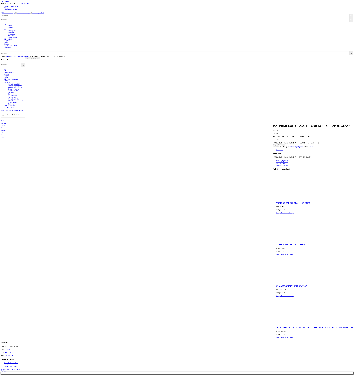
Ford (2, 128)
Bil (5, 69)
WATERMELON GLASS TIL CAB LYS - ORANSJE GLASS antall (293, 143)
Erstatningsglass (12, 102)
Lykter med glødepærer (296, 147)
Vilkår (6, 364)
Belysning (7, 82)
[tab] (314, 150)
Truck (6, 77)
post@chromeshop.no (23, 3)
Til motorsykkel (9, 72)
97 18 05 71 (8, 349)
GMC (2, 132)
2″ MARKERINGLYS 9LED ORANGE (291, 286)
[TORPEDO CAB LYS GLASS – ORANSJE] (314, 186)
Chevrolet (3, 125)
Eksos (6, 80)
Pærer (10, 94)
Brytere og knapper (13, 89)
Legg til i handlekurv (278, 145)
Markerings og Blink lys (15, 84)
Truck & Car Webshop (11, 363)
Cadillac (3, 121)
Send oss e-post (9, 352)
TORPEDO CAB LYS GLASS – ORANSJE (293, 203)
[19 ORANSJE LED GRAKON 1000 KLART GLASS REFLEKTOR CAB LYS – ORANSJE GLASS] (314, 311)
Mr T (5, 71)
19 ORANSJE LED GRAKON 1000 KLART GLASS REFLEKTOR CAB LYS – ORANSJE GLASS (314, 328)
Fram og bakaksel (9, 105)
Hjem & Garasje (9, 107)
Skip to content (5, 1)
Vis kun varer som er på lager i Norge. (12, 110)
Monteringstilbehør (13, 99)
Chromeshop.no (15, 369)
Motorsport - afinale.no (11, 79)
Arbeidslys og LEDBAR (15, 100)
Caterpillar (3, 123)
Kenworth (3, 134)
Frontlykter (11, 92)
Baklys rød (11, 104)
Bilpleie (6, 75)
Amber (311, 147)
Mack (2, 137)
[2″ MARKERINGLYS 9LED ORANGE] (314, 269)
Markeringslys (12, 97)
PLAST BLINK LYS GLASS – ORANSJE (292, 244)
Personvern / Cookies (10, 366)
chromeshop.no (8, 355)
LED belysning (12, 95)
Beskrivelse (279, 150)
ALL (3, 115)
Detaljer (291, 213)
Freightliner (3, 130)
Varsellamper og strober (15, 87)
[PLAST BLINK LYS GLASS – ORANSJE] (314, 228)
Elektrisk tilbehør (13, 90)
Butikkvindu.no (5, 369)
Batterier (6, 74)
